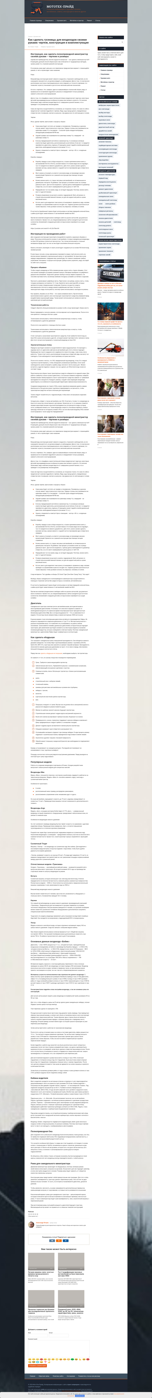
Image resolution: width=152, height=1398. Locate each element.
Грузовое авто (61, 20)
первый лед (103, 178)
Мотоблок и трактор (76, 20)
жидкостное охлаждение (108, 134)
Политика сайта (58, 1376)
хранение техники (106, 251)
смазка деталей (105, 222)
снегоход (117, 222)
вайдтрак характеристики (109, 105)
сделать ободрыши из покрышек (51, 653)
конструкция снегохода (108, 153)
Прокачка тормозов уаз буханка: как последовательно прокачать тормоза (41, 1311)
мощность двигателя (107, 171)
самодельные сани (106, 196)
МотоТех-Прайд (60, 6)
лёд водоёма (104, 160)
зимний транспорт (106, 138)
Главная (32, 1376)
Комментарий (32, 1339)
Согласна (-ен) (80, 1396)
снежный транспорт (106, 236)
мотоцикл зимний (106, 167)
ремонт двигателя (106, 189)
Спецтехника (49, 20)
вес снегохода (104, 109)
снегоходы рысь (105, 233)
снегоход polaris (105, 226)
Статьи (97, 20)
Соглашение (71, 1376)
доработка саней (105, 131)
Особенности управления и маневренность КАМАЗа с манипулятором (106, 360)
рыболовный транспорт (108, 193)
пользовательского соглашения (71, 1391)
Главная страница (36, 20)
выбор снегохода (105, 116)
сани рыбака (110, 204)
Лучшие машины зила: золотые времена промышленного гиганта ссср (41, 1274)
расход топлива (105, 185)
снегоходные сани (106, 229)
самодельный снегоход (108, 200)
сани (100, 204)
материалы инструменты (108, 164)
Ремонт (89, 20)
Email (51, 1333)
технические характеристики (110, 240)
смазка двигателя (106, 218)
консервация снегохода (108, 149)
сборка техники (105, 207)
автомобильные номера (108, 102)
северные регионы (106, 211)
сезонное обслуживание (108, 215)
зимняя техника (105, 142)
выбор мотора (104, 113)
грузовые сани (104, 120)
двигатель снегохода (107, 123)
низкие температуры (107, 175)
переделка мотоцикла (107, 182)
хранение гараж (105, 247)
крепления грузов (105, 156)
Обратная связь (44, 1376)
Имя (29, 1333)
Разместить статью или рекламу (89, 1376)
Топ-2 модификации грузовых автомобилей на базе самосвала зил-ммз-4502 (71, 1274)
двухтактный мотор (106, 127)
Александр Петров (42, 1223)
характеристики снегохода (109, 244)
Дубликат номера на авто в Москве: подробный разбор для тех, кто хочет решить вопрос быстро (110, 286)
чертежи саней (104, 255)
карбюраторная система (108, 145)
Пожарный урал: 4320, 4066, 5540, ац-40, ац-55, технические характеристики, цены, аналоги (70, 1311)
